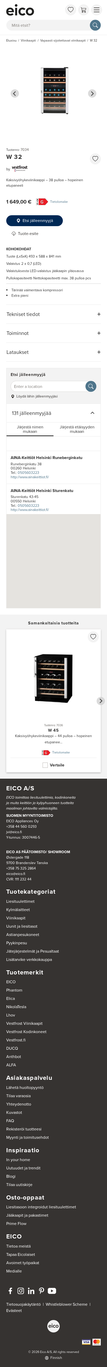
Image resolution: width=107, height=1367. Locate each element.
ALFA (11, 1065)
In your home (18, 1160)
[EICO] (53, 1326)
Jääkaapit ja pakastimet (27, 1215)
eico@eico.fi (15, 874)
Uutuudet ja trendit (23, 1168)
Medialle (14, 1271)
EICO (11, 982)
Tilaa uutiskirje (19, 1185)
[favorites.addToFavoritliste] (95, 158)
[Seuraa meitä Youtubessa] (52, 1291)
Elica (10, 998)
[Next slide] (92, 93)
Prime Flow (16, 1224)
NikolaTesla (16, 1007)
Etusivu (11, 40)
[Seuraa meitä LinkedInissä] (31, 1291)
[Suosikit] (70, 9)
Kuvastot (14, 1112)
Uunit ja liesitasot (21, 926)
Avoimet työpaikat (22, 1263)
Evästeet (14, 1311)
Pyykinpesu (16, 943)
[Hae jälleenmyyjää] (90, 386)
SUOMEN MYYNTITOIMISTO (29, 815)
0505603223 (28, 472)
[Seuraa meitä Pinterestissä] (41, 1291)
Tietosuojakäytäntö (23, 1304)
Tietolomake (59, 201)
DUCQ (12, 1048)
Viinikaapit (15, 918)
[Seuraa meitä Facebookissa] (10, 1291)
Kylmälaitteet (18, 910)
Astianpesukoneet (22, 935)
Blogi (11, 1176)
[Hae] (95, 25)
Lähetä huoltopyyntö (25, 1087)
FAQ (10, 1121)
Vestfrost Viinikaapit (24, 1023)
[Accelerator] (34, 10)
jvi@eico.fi (14, 832)
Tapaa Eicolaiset (20, 1254)
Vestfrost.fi (16, 1040)
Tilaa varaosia (18, 1096)
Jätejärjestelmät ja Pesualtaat (32, 951)
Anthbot (13, 1057)
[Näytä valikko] (96, 9)
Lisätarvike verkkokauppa (29, 959)
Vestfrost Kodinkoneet (26, 1032)
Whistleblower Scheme (67, 1304)
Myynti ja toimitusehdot (27, 1137)
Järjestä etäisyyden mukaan (77, 429)
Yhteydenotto (18, 1104)
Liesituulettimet (20, 901)
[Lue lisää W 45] (53, 700)
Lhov (10, 1015)
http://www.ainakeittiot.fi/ (30, 477)
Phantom (14, 990)
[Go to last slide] (15, 93)
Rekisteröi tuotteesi (24, 1129)
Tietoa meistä (18, 1246)
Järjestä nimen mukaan (30, 429)
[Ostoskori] (83, 9)
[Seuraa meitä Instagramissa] (21, 1291)
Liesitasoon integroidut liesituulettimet (41, 1207)
